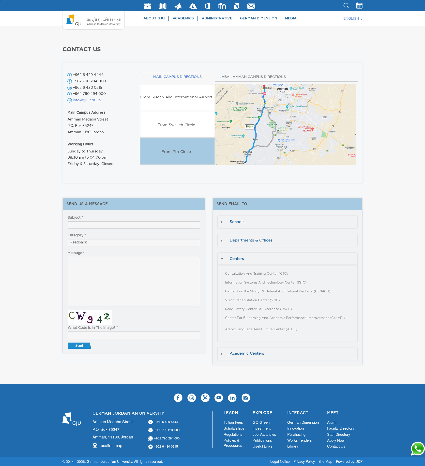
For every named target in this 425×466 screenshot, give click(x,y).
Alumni (332, 422)
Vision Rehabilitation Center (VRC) (252, 300)
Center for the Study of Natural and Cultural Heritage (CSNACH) (278, 291)
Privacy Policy (304, 461)
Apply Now (336, 440)
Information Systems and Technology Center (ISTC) (266, 282)
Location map (110, 445)
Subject (75, 217)
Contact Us (336, 446)
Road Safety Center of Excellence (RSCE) (258, 309)
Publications (262, 440)
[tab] (287, 222)
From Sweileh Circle (176, 125)
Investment (262, 428)
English (351, 18)
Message (76, 253)
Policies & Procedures (233, 442)
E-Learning (222, 6)
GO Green (261, 422)
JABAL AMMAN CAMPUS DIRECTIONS (253, 77)
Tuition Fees (233, 422)
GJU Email (251, 6)
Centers (237, 259)
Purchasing (296, 434)
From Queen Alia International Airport (176, 97)
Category (77, 235)
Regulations (233, 434)
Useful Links (263, 446)
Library (162, 6)
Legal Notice (280, 461)
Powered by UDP (349, 461)
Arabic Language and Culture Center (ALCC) (261, 329)
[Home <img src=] (93, 20)
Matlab (178, 6)
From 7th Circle (176, 152)
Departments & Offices (251, 240)
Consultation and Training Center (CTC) (256, 273)
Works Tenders (299, 440)
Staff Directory (338, 434)
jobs (147, 5)
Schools (237, 222)
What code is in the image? (93, 328)
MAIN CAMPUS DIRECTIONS (177, 77)
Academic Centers (247, 353)
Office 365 (207, 6)
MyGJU (237, 5)
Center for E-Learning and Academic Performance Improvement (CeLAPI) (285, 318)
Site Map (325, 461)
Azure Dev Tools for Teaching (193, 6)
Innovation (295, 428)
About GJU (154, 18)
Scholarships (234, 428)
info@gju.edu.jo (87, 100)
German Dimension (258, 18)
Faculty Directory (340, 428)
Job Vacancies (264, 434)
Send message (80, 347)
